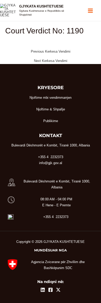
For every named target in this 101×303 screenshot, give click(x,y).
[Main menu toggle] (90, 10)
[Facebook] (50, 289)
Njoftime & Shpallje (50, 109)
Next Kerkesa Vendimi (50, 61)
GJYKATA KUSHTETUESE (41, 6)
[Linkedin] (42, 289)
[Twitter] (58, 289)
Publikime (50, 121)
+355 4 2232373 (55, 217)
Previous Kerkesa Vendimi (50, 51)
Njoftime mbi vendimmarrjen (50, 98)
